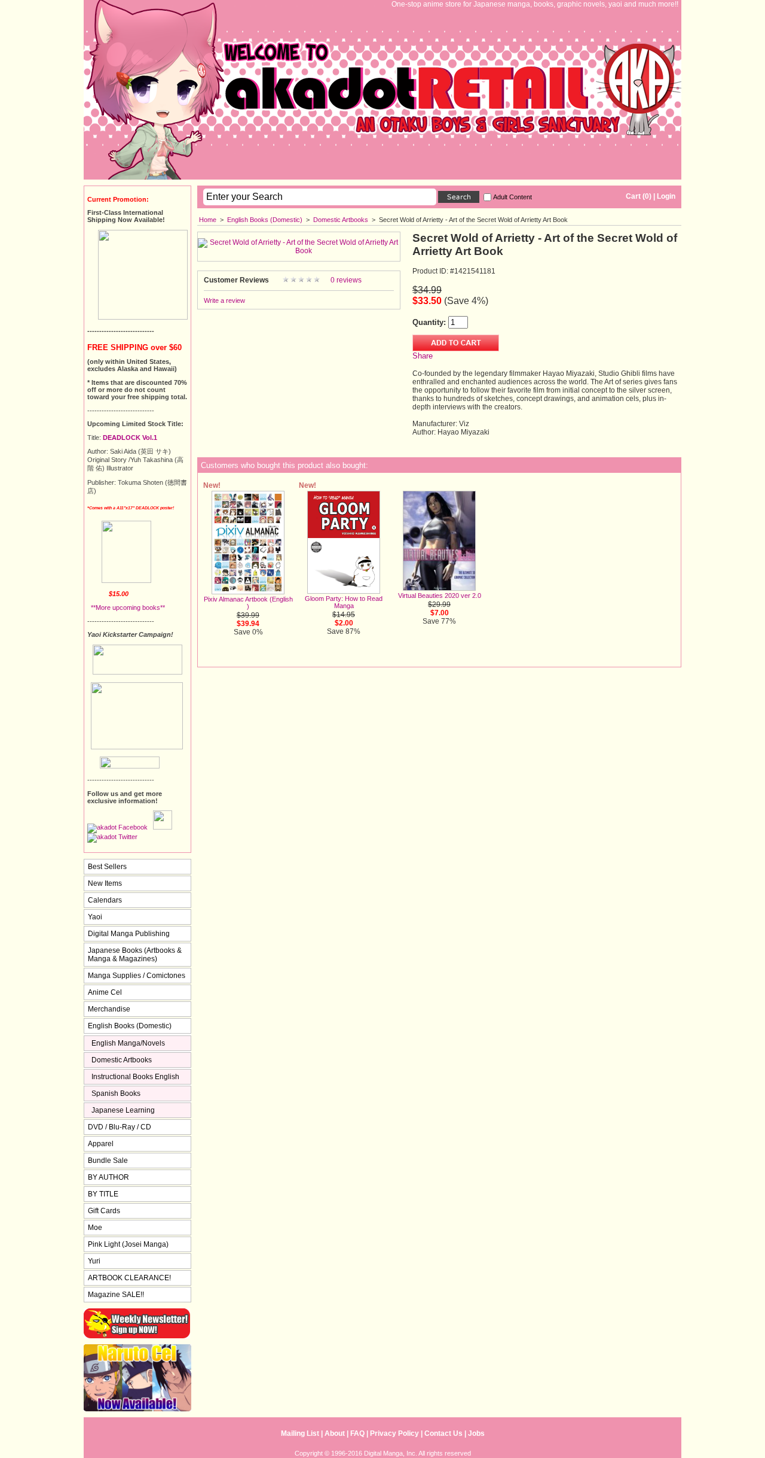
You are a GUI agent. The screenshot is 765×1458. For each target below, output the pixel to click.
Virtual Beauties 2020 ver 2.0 (439, 595)
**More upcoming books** (126, 607)
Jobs (476, 1433)
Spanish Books (115, 1093)
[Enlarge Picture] (299, 251)
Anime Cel (105, 992)
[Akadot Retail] (112, 836)
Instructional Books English (135, 1077)
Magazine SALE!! (116, 1294)
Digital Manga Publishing (129, 934)
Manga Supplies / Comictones (136, 975)
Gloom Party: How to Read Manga (343, 602)
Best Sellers (107, 866)
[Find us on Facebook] (117, 827)
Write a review (224, 300)
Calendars (105, 900)
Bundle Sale (108, 1160)
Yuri (94, 1261)
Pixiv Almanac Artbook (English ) (248, 603)
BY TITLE (103, 1194)
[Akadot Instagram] (162, 827)
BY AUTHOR (108, 1177)
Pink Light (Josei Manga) (128, 1244)
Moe (95, 1227)
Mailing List (300, 1433)
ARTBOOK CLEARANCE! (129, 1278)
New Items (105, 883)
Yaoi (95, 917)
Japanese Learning (123, 1110)
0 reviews (346, 280)
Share (422, 355)
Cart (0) (638, 196)
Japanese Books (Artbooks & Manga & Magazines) (135, 954)
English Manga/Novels (128, 1043)
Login (666, 196)
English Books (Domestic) (264, 219)
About (335, 1433)
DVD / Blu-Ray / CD (119, 1127)
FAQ (357, 1433)
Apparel (101, 1144)
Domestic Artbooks (340, 219)
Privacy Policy (394, 1433)
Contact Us (443, 1433)
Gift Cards (104, 1211)
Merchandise (109, 1009)
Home (207, 219)
